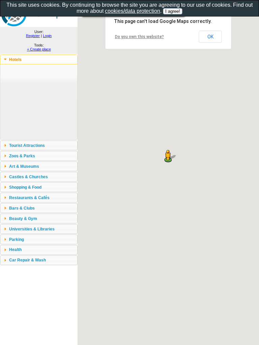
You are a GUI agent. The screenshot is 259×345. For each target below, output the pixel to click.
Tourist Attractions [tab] (27, 145)
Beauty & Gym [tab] (23, 218)
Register (33, 36)
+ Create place (39, 49)
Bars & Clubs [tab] (22, 208)
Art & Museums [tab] (24, 166)
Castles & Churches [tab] (28, 177)
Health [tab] (15, 249)
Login (47, 36)
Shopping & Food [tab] (25, 187)
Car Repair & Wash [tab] (27, 260)
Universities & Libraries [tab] (32, 229)
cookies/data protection (132, 11)
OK (210, 36)
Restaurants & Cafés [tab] (29, 197)
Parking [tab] (16, 239)
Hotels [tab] (15, 59)
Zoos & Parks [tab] (22, 156)
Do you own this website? (139, 36)
